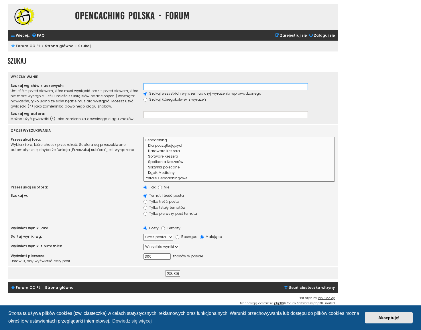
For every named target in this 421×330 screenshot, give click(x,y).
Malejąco (213, 236)
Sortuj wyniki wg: (26, 236)
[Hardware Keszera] (239, 151)
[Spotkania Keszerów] (239, 162)
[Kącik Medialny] (239, 173)
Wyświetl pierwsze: (28, 255)
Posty (153, 228)
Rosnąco (188, 236)
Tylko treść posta (163, 201)
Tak (152, 187)
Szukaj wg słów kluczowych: (37, 85)
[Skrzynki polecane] (239, 167)
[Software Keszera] (239, 156)
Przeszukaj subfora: (29, 187)
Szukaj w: (19, 195)
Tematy (173, 228)
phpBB (279, 303)
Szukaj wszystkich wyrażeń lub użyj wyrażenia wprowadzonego (204, 93)
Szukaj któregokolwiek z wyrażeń (177, 99)
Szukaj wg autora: (28, 113)
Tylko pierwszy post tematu (172, 213)
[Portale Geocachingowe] (239, 178)
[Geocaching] (239, 140)
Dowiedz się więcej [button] (132, 321)
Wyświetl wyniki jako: (30, 228)
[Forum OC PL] (40, 16)
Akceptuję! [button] (389, 317)
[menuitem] (38, 35)
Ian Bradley (326, 298)
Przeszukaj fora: (26, 139)
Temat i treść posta (166, 195)
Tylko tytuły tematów (167, 207)
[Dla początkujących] (239, 145)
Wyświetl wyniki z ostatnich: (37, 246)
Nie (166, 187)
